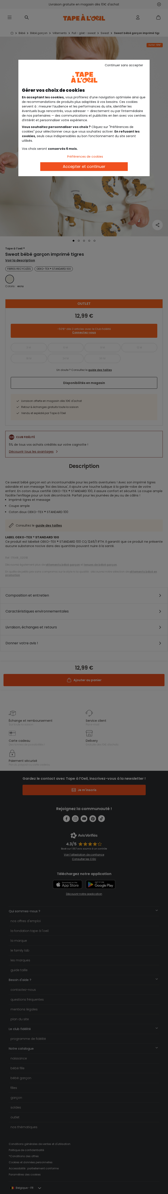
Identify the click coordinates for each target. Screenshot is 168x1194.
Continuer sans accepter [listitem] (124, 65)
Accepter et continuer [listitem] (84, 166)
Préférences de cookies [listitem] (85, 156)
